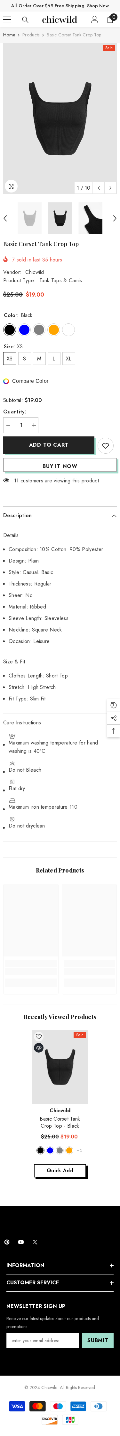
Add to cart (49, 445)
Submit (97, 1340)
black (40, 1150)
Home (9, 35)
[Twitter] (35, 1242)
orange (69, 1150)
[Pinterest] (7, 1242)
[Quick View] (39, 1048)
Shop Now (98, 6)
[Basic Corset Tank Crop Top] (60, 1067)
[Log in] (94, 19)
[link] (31, 971)
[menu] (7, 19)
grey (60, 1150)
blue (50, 1150)
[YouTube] (21, 1242)
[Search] (25, 20)
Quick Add (60, 1170)
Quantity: (14, 411)
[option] (60, 118)
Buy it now (60, 466)
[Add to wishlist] (106, 446)
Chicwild (34, 272)
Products (30, 35)
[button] (98, 187)
